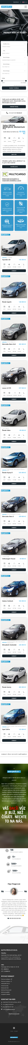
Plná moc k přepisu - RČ (6, 979)
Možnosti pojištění (5, 992)
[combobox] (14, 43)
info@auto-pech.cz (10, 1009)
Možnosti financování (6, 990)
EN (24, 2)
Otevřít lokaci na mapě (14, 1013)
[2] (10, 918)
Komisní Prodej (14, 106)
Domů (11, 1031)
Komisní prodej (4, 985)
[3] (12, 918)
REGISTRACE (16, 2)
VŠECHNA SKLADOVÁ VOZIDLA (20, 85)
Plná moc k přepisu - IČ (6, 981)
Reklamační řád (4, 988)
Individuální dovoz (5, 983)
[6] (18, 918)
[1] (8, 918)
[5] (16, 918)
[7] (19, 918)
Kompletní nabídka (5, 994)
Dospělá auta (14, 166)
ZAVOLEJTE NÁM (15, 113)
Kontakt (16, 1031)
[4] (14, 918)
